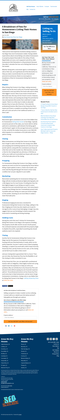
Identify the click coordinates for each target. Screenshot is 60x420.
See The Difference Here (49, 48)
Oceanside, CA (4, 360)
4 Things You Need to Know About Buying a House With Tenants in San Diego (49, 106)
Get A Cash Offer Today (45, 19)
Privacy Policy (55, 354)
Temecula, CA (24, 353)
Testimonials (53, 6)
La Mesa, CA (4, 346)
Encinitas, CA (4, 349)
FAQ (27, 9)
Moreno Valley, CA (25, 358)
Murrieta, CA (24, 346)
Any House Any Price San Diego (13, 37)
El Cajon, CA (4, 365)
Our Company (55, 19)
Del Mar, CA (4, 353)
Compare (46, 6)
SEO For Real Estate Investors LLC (6, 386)
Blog (58, 356)
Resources (56, 352)
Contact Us (32, 9)
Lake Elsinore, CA (5, 344)
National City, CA (5, 367)
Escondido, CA (4, 351)
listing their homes (18, 122)
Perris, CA (23, 344)
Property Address (8, 315)
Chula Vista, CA (4, 363)
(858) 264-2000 (53, 17)
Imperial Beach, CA (26, 363)
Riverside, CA (24, 360)
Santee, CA (23, 367)
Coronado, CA (4, 358)
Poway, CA (23, 365)
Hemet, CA (23, 351)
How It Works (40, 6)
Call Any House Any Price (31, 278)
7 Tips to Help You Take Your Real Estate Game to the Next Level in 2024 (49, 111)
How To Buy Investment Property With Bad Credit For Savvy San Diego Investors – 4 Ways (49, 131)
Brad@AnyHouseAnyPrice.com (7, 383)
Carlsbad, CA (4, 356)
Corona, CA (24, 356)
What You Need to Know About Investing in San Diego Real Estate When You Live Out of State (49, 117)
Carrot (20, 414)
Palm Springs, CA (25, 349)
